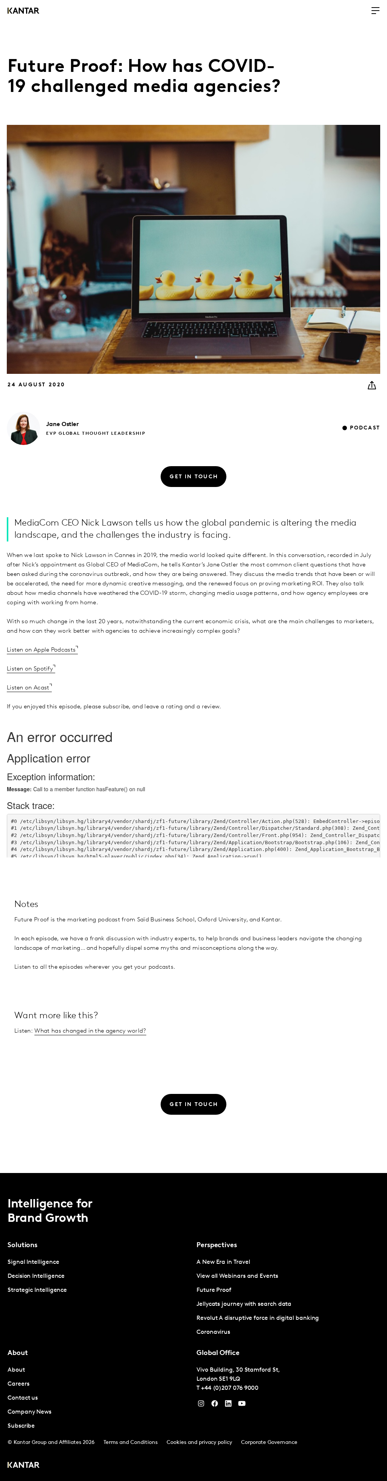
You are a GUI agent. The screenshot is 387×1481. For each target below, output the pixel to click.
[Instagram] (201, 1405)
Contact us (23, 1398)
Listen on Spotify (30, 669)
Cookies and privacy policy (199, 1442)
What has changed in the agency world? (90, 1031)
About (16, 1370)
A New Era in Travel (223, 1262)
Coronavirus (213, 1332)
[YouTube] (228, 1405)
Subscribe (21, 1426)
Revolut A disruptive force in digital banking (258, 1318)
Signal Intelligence (33, 1262)
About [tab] (18, 1353)
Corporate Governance (269, 1442)
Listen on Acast (28, 688)
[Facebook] (214, 1405)
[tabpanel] (99, 1276)
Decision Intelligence (36, 1276)
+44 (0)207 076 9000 (230, 1388)
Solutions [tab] (22, 1245)
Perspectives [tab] (217, 1245)
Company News (29, 1412)
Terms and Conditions (131, 1442)
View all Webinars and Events (237, 1276)
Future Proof (214, 1290)
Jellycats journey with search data (244, 1304)
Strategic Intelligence (37, 1290)
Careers (18, 1384)
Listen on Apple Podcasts (41, 650)
